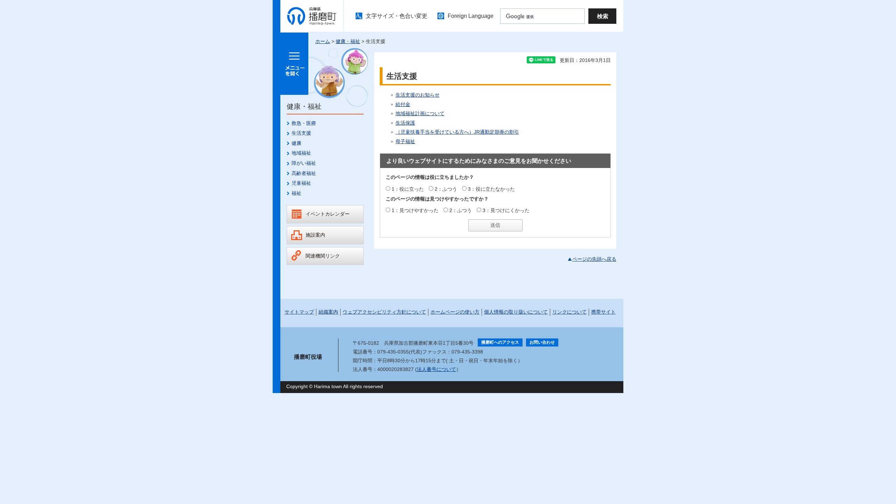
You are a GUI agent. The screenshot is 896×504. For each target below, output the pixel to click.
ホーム (322, 41)
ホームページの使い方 (454, 312)
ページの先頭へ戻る (594, 259)
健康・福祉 (348, 41)
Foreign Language (470, 16)
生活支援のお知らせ (418, 95)
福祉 (296, 193)
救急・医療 (304, 123)
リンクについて (569, 312)
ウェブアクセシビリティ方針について (384, 312)
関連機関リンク (323, 256)
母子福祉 (405, 141)
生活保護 (405, 123)
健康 (296, 143)
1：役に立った (408, 189)
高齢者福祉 (304, 173)
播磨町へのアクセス (500, 342)
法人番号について (436, 369)
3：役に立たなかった (491, 189)
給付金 (403, 104)
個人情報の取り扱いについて (516, 312)
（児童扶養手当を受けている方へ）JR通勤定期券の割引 (457, 132)
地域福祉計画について (420, 113)
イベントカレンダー (328, 214)
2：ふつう (446, 189)
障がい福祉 (304, 163)
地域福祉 (301, 153)
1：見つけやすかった (415, 210)
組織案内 (328, 312)
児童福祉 (301, 183)
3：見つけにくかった (506, 210)
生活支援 (301, 133)
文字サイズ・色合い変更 (396, 16)
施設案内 (315, 235)
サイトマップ (299, 312)
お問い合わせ (542, 342)
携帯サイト (603, 312)
